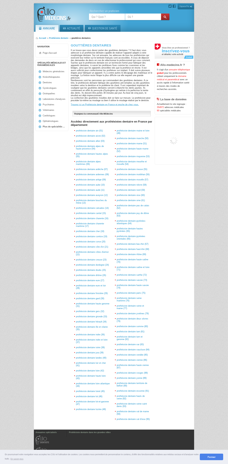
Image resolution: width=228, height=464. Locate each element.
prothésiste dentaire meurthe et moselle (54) (132, 162)
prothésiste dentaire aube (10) (90, 185)
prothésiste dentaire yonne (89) (132, 378)
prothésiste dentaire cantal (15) (91, 213)
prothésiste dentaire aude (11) (90, 190)
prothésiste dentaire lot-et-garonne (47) (92, 402)
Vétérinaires (48, 110)
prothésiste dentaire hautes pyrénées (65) (130, 229)
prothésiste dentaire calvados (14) (92, 208)
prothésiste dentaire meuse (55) (132, 169)
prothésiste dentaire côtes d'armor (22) (92, 253)
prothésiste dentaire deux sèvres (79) (132, 319)
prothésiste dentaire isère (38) (90, 347)
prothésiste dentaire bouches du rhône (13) (91, 201)
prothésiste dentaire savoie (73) (132, 280)
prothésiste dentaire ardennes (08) (92, 174)
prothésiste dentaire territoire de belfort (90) (132, 384)
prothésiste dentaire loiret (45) (90, 391)
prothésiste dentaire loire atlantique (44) (93, 384)
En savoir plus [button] (17, 459)
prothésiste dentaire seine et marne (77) (130, 307)
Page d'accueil (50, 53)
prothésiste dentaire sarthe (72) (132, 275)
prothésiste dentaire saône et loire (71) (133, 268)
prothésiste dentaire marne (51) (132, 143)
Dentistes (47, 82)
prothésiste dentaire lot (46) (89, 396)
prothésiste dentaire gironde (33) (91, 316)
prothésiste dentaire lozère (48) (91, 409)
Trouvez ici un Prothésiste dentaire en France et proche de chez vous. (105, 104)
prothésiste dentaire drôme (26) (91, 275)
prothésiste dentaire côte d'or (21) (92, 247)
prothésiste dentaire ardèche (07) (92, 169)
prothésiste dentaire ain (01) (89, 130)
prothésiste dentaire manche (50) (132, 138)
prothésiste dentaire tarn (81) (130, 331)
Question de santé (104, 28)
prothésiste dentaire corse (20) (90, 241)
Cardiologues (49, 115)
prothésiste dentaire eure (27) (90, 280)
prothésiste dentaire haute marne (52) (132, 149)
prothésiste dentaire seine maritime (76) (129, 299)
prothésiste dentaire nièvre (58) (132, 185)
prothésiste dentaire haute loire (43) (91, 377)
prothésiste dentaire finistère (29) (92, 293)
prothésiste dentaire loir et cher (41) (91, 364)
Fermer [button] (211, 457)
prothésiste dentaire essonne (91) (133, 391)
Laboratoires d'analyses (54, 99)
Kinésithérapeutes (51, 77)
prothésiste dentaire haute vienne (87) (133, 366)
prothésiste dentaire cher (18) (90, 231)
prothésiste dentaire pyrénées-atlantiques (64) (131, 222)
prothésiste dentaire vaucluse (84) (133, 349)
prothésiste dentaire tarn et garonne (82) (130, 337)
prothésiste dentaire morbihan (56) (133, 174)
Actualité (73, 28)
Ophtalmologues (50, 121)
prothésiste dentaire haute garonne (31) (92, 304)
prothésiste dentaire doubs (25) (91, 270)
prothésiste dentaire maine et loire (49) (133, 131)
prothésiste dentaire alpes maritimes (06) (88, 162)
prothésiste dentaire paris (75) (131, 293)
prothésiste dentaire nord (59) (131, 190)
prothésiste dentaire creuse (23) (91, 259)
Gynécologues (50, 88)
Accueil (42, 38)
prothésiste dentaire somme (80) (132, 326)
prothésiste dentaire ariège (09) (91, 179)
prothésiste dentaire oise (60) (131, 195)
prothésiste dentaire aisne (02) (90, 136)
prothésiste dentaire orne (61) (131, 200)
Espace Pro (184, 6)
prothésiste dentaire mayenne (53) (133, 156)
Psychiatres (48, 104)
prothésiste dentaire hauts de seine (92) (131, 397)
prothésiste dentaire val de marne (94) (133, 412)
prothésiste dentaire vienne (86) (132, 360)
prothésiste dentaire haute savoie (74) (133, 286)
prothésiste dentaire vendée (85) (132, 355)
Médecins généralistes (53, 71)
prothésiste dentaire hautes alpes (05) (92, 155)
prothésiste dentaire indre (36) (90, 334)
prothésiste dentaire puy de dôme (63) (133, 214)
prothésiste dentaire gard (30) (90, 298)
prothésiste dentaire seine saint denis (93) (132, 405)
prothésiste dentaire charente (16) (92, 218)
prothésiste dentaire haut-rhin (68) (133, 249)
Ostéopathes (49, 93)
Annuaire (49, 28)
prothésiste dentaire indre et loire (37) (91, 340)
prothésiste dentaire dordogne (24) (92, 265)
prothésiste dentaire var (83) (130, 344)
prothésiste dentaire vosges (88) (132, 373)
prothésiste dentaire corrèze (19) (91, 236)
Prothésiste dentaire (58, 38)
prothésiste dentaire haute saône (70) (132, 260)
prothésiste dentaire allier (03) (90, 141)
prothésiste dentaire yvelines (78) (133, 313)
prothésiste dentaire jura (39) (89, 352)
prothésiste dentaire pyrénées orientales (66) (131, 237)
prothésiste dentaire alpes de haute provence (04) (90, 147)
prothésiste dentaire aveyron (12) (92, 195)
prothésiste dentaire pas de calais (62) (133, 206)
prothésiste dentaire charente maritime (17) (90, 224)
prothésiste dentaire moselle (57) (132, 179)
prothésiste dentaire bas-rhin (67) (132, 244)
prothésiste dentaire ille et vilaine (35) (92, 328)
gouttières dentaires (81, 38)
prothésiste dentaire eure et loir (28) (91, 286)
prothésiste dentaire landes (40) (91, 358)
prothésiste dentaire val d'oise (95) (133, 419)
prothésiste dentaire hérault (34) (91, 321)
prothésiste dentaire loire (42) (90, 370)
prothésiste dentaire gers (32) (90, 311)
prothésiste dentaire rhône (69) (131, 254)
